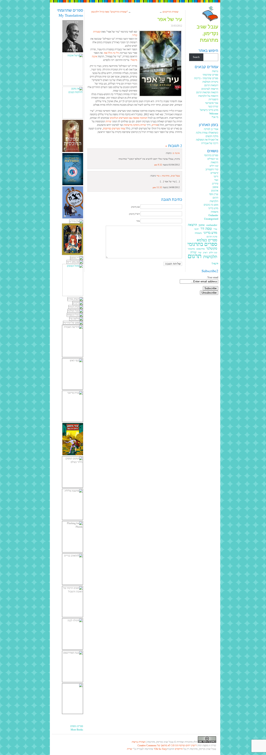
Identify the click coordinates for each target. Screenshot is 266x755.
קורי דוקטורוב (212, 169)
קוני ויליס (214, 165)
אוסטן (215, 187)
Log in (215, 263)
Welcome (213, 113)
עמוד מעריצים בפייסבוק (114, 128)
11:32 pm (157, 187)
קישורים (214, 173)
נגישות (215, 71)
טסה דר (206, 228)
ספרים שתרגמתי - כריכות (206, 78)
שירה (193, 252)
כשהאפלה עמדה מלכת (207, 132)
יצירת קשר (213, 106)
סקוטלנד (211, 248)
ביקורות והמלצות (210, 81)
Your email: (212, 277)
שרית (129, 749)
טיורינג (215, 183)
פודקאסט (200, 249)
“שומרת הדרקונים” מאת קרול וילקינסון (109, 11)
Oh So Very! (160, 749)
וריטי (216, 176)
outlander (211, 225)
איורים (155, 125)
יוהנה (196, 229)
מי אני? (215, 117)
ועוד (216, 180)
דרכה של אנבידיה (209, 143)
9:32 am (158, 164)
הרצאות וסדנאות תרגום (207, 92)
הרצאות (214, 162)
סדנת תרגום (212, 236)
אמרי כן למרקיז (211, 129)
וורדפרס (179, 749)
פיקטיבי (191, 249)
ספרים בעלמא (207, 240)
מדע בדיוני (213, 208)
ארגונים (214, 190)
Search (196, 57)
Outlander (213, 215)
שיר (199, 252)
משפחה (214, 211)
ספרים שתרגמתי (210, 74)
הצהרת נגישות (138, 741)
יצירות (108, 121)
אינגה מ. (176, 153)
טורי (215, 229)
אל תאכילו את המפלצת (207, 139)
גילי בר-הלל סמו (111, 52)
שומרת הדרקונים (171, 11)
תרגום (215, 197)
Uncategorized (211, 218)
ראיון (205, 252)
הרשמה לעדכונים (209, 88)
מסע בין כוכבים (211, 204)
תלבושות (214, 201)
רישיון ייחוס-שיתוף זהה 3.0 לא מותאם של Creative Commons (167, 745)
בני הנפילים (212, 158)
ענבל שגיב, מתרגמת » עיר (168, 175)
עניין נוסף (213, 194)
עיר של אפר (169, 19)
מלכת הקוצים (212, 136)
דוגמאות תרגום (211, 85)
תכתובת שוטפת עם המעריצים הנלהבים (128, 117)
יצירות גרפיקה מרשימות (135, 125)
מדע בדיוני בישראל (209, 110)
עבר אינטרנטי (211, 103)
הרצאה (192, 225)
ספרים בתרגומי (211, 155)
